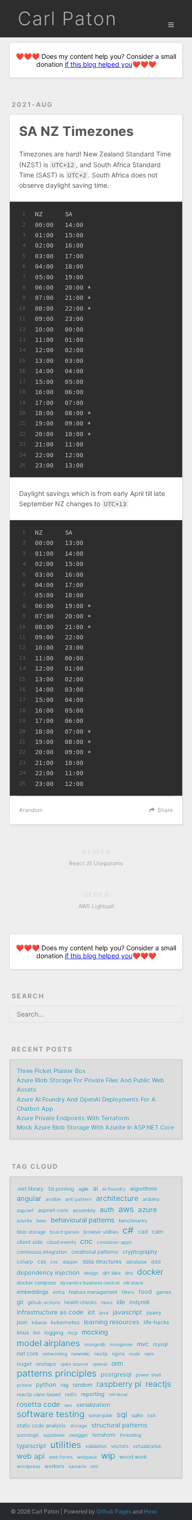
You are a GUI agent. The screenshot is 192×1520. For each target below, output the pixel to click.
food (145, 1291)
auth (107, 1210)
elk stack (133, 1283)
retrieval (118, 1394)
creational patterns (94, 1252)
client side (30, 1242)
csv (54, 1262)
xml (94, 1466)
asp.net (25, 1211)
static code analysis (41, 1425)
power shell (148, 1375)
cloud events (61, 1242)
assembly (84, 1210)
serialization (93, 1404)
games (163, 1292)
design (91, 1273)
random (32, 809)
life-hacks (156, 1322)
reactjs (158, 1384)
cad (143, 1232)
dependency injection (48, 1272)
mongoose (121, 1344)
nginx (118, 1353)
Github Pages (113, 1511)
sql (122, 1414)
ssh (151, 1415)
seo (68, 1405)
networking (54, 1354)
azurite (24, 1220)
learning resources (111, 1322)
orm (117, 1363)
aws (126, 1209)
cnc (86, 1241)
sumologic (28, 1435)
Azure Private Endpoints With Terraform (73, 1118)
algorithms (143, 1189)
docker (150, 1272)
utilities (65, 1444)
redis (71, 1394)
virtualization (147, 1446)
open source (74, 1364)
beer (41, 1220)
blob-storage (31, 1232)
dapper (70, 1262)
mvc (143, 1344)
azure (147, 1209)
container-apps (114, 1242)
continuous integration (42, 1252)
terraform (104, 1435)
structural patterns (119, 1425)
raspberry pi (118, 1384)
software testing (50, 1414)
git (20, 1302)
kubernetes (65, 1322)
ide (121, 1302)
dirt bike (112, 1273)
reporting (92, 1394)
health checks (80, 1302)
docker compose (36, 1283)
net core (27, 1353)
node (134, 1354)
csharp (25, 1261)
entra (59, 1292)
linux (23, 1332)
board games (64, 1232)
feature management (93, 1292)
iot (91, 1312)
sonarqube (100, 1416)
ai (95, 1188)
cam (157, 1232)
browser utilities (100, 1232)
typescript (31, 1445)
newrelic (80, 1354)
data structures (102, 1261)
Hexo (151, 1511)
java (104, 1312)
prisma (24, 1385)
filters (128, 1292)
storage (78, 1425)
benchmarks (133, 1221)
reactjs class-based (39, 1395)
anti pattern (78, 1199)
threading (130, 1435)
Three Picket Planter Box (51, 1071)
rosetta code (38, 1404)
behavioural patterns (83, 1220)
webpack (87, 1457)
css (41, 1261)
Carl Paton (67, 18)
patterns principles (56, 1373)
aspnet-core (53, 1210)
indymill (140, 1302)
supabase (54, 1435)
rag (65, 1385)
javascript (127, 1312)
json (22, 1322)
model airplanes (48, 1343)
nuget (24, 1364)
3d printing (61, 1189)
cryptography (140, 1252)
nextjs (101, 1354)
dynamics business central (89, 1283)
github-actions (43, 1302)
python (46, 1384)
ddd (156, 1261)
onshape (46, 1364)
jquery (153, 1312)
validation (96, 1446)
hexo (106, 1303)
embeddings (32, 1292)
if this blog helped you (98, 64)
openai (99, 1364)
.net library (30, 1189)
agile (83, 1189)
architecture (117, 1198)
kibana (39, 1323)
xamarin (77, 1466)
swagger (78, 1435)
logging (53, 1332)
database (136, 1262)
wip (108, 1456)
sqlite (137, 1416)
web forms (61, 1457)
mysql (160, 1344)
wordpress (28, 1466)
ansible (53, 1199)
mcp (72, 1333)
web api (31, 1456)
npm (149, 1354)
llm (36, 1332)
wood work (133, 1457)
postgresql (116, 1374)
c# (128, 1230)
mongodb (94, 1344)
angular (29, 1199)
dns (129, 1273)
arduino (151, 1199)
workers (54, 1466)
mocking (95, 1332)
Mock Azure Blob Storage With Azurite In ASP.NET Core (95, 1127)
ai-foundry (114, 1189)
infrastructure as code (50, 1312)
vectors (120, 1446)
